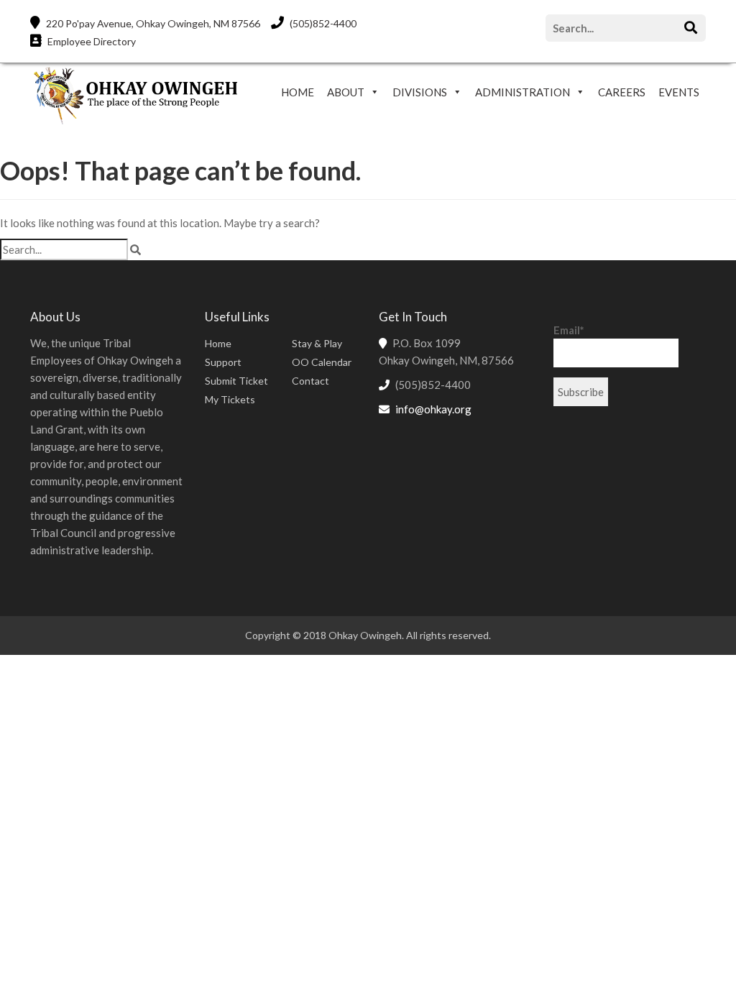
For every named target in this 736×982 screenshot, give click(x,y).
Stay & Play (317, 343)
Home (218, 343)
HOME (297, 92)
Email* (568, 329)
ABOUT (345, 92)
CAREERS (621, 92)
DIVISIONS (419, 92)
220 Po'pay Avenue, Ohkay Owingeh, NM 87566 (152, 23)
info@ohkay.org (433, 409)
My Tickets (230, 399)
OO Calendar (321, 362)
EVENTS (678, 92)
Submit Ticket (236, 381)
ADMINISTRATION (522, 92)
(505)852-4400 (322, 23)
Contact (310, 381)
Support (223, 362)
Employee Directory (90, 41)
